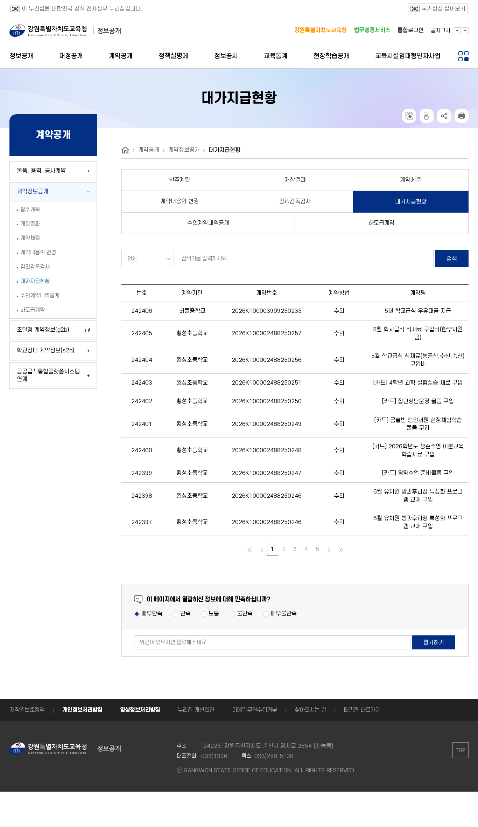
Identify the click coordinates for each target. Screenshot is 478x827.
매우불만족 (283, 614)
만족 (185, 614)
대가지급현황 (35, 281)
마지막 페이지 (341, 549)
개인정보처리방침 (82, 710)
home (125, 150)
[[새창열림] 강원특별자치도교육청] (47, 31)
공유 (444, 116)
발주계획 (30, 209)
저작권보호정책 (27, 710)
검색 (452, 259)
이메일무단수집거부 (254, 710)
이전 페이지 (261, 549)
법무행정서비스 (372, 30)
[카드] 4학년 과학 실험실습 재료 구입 (418, 383)
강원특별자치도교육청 (320, 30)
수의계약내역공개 (39, 295)
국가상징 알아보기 (443, 9)
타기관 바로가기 (362, 710)
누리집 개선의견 (196, 710)
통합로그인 (411, 30)
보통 (214, 614)
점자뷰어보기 (427, 116)
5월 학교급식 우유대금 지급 (418, 311)
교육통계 (276, 56)
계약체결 (30, 238)
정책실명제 (173, 56)
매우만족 (151, 614)
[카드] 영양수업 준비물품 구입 (418, 473)
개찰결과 (30, 224)
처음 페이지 (248, 549)
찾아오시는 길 (310, 710)
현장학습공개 (331, 56)
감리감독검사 (35, 267)
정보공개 (21, 56)
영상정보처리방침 (140, 710)
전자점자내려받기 (409, 116)
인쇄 (462, 116)
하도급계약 (32, 310)
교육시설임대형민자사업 (408, 56)
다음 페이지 (329, 549)
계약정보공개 (184, 150)
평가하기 (433, 643)
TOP (460, 750)
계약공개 (121, 56)
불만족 (245, 614)
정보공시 (226, 56)
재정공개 (71, 56)
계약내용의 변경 (38, 252)
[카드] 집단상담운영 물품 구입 (418, 401)
